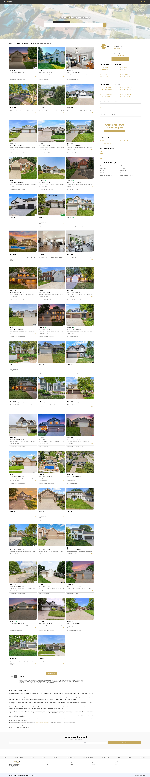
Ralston (116, 762)
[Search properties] (104, 25)
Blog (80, 1)
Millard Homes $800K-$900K (126, 94)
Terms (31, 775)
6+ (120, 109)
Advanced (57, 22)
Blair (48, 764)
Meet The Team (73, 1)
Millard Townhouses (104, 69)
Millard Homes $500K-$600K (106, 91)
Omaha (48, 762)
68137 (101, 153)
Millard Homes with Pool (125, 76)
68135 (101, 151)
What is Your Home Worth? (89, 1)
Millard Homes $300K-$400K (106, 89)
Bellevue (93, 762)
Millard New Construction (105, 78)
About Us (102, 140)
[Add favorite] (35, 76)
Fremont (71, 764)
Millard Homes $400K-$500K (126, 89)
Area (115, 764)
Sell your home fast (105, 757)
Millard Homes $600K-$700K (126, 91)
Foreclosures (106, 1)
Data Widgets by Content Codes (139, 775)
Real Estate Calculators (88, 757)
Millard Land (123, 69)
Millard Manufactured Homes (106, 71)
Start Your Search (51, 673)
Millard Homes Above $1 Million (126, 96)
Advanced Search (19, 757)
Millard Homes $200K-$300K (126, 87)
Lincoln (93, 764)
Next (21, 676)
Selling (55, 1)
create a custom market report (42, 722)
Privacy (34, 775)
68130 (101, 158)
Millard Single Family (104, 67)
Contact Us (119, 58)
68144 (101, 156)
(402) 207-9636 (120, 55)
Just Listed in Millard (104, 76)
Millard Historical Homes (125, 71)
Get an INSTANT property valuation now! (36, 725)
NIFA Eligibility (143, 757)
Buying (49, 1)
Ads (119, 757)
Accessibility (27, 775)
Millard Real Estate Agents (105, 143)
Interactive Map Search (59, 718)
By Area (99, 1)
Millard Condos (123, 67)
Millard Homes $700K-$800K (106, 94)
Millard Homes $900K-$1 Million (106, 96)
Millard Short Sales (124, 74)
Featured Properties (63, 1)
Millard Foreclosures (104, 74)
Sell (66, 22)
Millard (101, 117)
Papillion (71, 762)
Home (44, 1)
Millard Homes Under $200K (106, 87)
